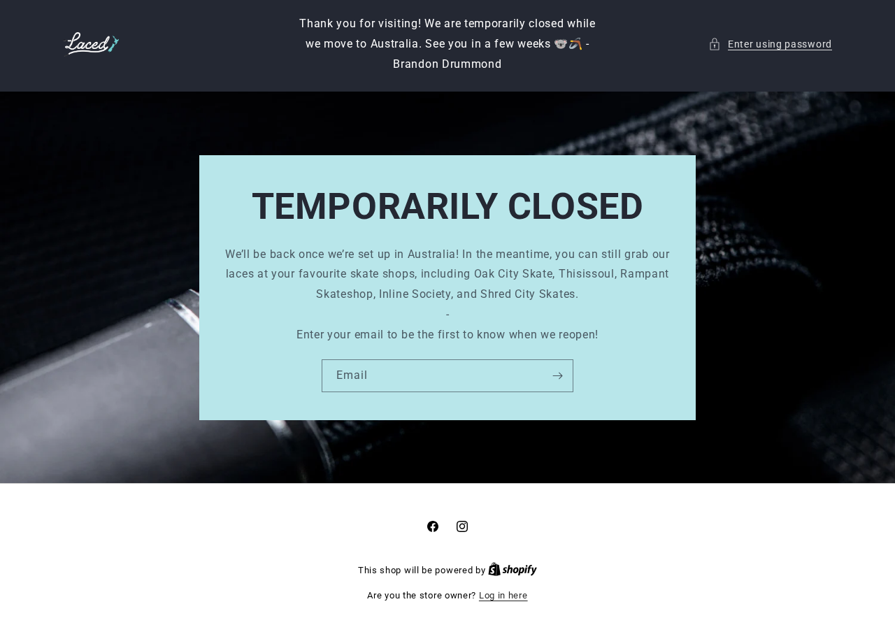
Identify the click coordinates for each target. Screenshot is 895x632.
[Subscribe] (557, 375)
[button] (770, 44)
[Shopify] (512, 570)
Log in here (503, 595)
